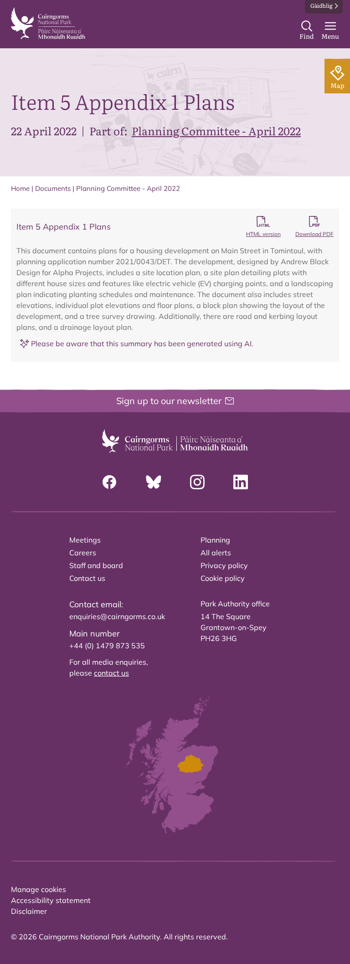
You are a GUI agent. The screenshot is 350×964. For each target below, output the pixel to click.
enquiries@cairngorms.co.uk (117, 616)
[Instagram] (197, 482)
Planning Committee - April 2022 (216, 130)
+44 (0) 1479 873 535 (107, 645)
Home (20, 188)
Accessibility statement (51, 900)
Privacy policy (224, 565)
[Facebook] (109, 482)
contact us (111, 672)
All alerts (216, 552)
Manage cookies (38, 889)
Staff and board (96, 565)
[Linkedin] (240, 482)
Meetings (85, 539)
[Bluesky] (153, 482)
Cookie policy (223, 578)
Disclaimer (29, 911)
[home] (48, 23)
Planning (215, 539)
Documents (53, 188)
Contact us (87, 578)
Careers (82, 552)
